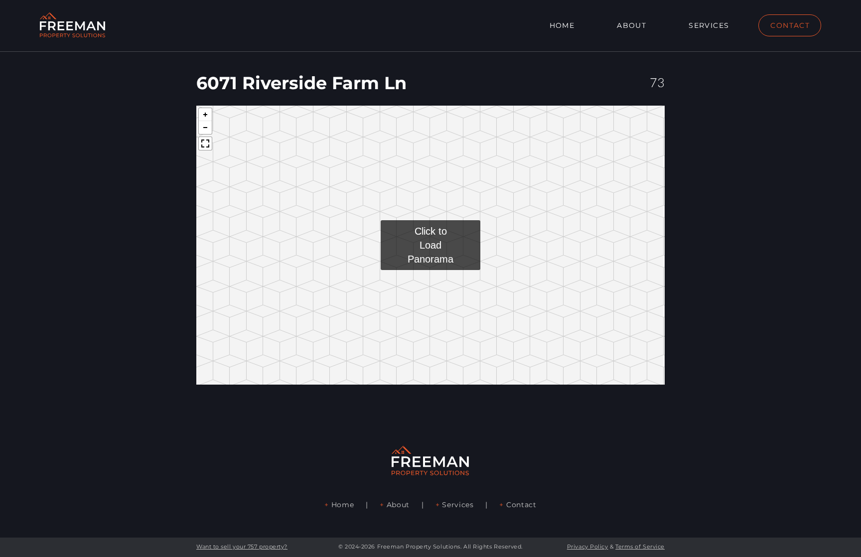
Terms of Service (640, 546)
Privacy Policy (587, 546)
